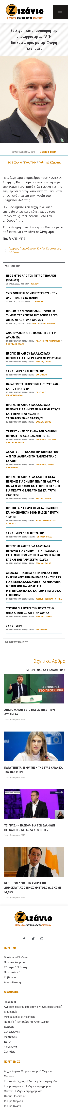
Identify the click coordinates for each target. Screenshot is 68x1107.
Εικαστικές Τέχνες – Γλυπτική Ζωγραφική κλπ (30, 1081)
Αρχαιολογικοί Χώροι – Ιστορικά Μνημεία (28, 1071)
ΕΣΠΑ (7, 1041)
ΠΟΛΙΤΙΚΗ (30, 162)
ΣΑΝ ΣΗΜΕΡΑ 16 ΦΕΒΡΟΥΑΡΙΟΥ (25, 533)
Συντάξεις (9, 1051)
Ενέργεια (9, 1026)
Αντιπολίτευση (53, 341)
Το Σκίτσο (34, 284)
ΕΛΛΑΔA (39, 362)
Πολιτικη (10, 947)
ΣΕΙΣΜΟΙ (48, 616)
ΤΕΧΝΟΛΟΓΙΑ (50, 599)
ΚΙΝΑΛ (41, 248)
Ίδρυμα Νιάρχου (13, 1101)
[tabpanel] (34, 454)
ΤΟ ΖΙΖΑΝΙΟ (15, 162)
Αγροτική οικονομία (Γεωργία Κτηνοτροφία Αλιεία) (33, 1006)
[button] (60, 12)
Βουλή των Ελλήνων (16, 957)
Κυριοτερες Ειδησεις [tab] (16, 642)
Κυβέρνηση (10, 977)
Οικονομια (11, 992)
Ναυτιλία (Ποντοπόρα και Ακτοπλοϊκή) (26, 1021)
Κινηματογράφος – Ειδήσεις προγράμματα (28, 1086)
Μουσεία (9, 1076)
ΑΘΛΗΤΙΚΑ (36, 323)
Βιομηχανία (10, 1011)
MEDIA (38, 521)
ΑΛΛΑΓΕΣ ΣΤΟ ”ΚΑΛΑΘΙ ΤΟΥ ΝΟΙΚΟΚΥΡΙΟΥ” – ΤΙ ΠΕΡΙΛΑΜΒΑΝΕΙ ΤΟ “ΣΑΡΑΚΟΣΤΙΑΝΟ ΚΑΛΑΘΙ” (33, 456)
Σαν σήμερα (41, 375)
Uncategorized (44, 537)
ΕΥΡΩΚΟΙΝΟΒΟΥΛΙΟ (14, 395)
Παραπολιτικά (12, 972)
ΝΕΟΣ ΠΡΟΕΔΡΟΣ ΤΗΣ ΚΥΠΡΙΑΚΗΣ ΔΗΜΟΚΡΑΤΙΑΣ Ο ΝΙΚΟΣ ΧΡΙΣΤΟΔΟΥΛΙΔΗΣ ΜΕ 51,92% (32, 887)
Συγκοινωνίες (38, 301)
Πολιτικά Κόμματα (49, 162)
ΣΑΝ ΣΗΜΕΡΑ (14, 626)
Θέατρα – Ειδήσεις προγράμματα (23, 1091)
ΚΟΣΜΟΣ (39, 599)
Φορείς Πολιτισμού (15, 1096)
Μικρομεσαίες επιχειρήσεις (19, 1016)
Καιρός (48, 362)
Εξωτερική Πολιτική (15, 967)
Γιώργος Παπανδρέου (22, 248)
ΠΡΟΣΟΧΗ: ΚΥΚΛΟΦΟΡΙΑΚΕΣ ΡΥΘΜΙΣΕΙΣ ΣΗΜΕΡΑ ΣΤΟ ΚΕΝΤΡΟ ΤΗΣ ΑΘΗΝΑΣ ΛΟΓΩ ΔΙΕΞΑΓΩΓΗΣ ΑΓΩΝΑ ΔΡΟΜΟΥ (32, 315)
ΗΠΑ (60, 599)
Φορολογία (10, 1046)
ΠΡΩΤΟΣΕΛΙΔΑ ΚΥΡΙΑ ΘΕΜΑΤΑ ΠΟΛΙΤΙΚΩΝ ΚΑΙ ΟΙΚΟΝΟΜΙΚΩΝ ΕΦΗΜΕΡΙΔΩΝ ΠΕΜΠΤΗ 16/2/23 (32, 512)
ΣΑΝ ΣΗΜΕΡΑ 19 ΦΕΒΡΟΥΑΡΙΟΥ (25, 371)
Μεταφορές (10, 1036)
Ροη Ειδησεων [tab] (12, 266)
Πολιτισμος (12, 1061)
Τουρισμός (10, 1001)
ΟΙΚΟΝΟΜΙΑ (41, 439)
